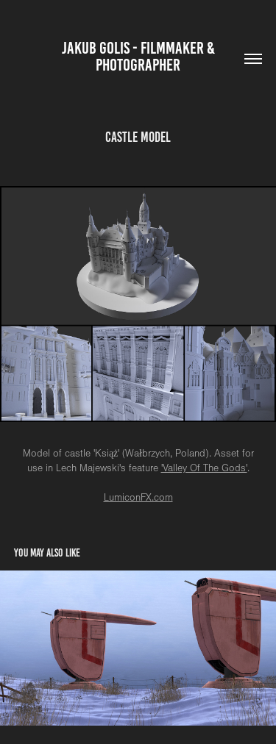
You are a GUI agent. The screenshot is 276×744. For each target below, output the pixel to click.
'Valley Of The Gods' (204, 468)
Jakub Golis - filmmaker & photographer (140, 56)
